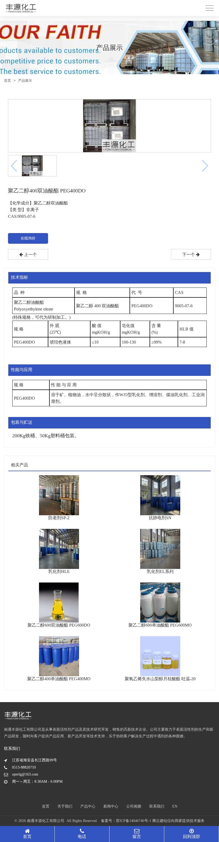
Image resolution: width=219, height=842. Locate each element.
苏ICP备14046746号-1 (133, 821)
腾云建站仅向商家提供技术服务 (178, 821)
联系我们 (156, 806)
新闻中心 (110, 806)
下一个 (189, 254)
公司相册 (133, 806)
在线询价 (28, 238)
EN (174, 806)
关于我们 (64, 806)
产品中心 (87, 806)
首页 (7, 80)
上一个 (30, 254)
